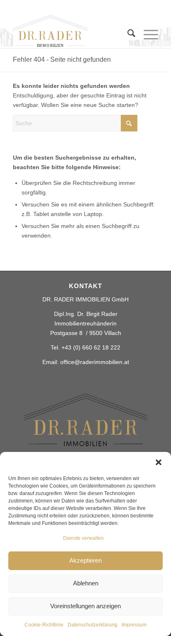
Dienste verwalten (83, 538)
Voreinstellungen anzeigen (85, 605)
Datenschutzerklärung (92, 625)
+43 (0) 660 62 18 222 (90, 347)
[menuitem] (127, 39)
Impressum (134, 625)
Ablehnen (85, 583)
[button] (158, 462)
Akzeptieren (85, 560)
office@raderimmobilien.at (94, 362)
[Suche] (127, 34)
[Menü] (146, 34)
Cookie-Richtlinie (44, 625)
